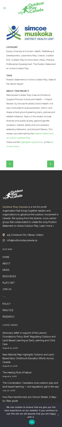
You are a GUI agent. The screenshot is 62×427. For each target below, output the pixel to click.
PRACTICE (7, 310)
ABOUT (6, 263)
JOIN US (6, 289)
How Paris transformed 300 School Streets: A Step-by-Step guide (29, 399)
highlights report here (31, 142)
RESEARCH (8, 316)
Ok (31, 422)
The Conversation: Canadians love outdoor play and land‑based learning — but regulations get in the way (30, 385)
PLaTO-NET (8, 282)
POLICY (6, 304)
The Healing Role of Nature (16, 372)
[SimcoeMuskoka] (31, 34)
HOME (5, 257)
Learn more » (47, 226)
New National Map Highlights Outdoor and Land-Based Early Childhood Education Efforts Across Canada (28, 358)
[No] (58, 415)
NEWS (5, 270)
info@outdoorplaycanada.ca (22, 240)
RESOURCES (9, 276)
